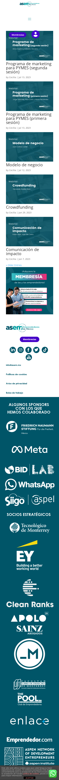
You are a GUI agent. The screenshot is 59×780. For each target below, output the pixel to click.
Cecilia (12, 77)
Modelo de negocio (24, 165)
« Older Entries (14, 265)
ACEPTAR (30, 778)
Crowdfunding (19, 207)
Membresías (18, 34)
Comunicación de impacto (22, 251)
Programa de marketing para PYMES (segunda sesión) (28, 68)
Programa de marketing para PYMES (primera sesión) (28, 118)
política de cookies (31, 774)
